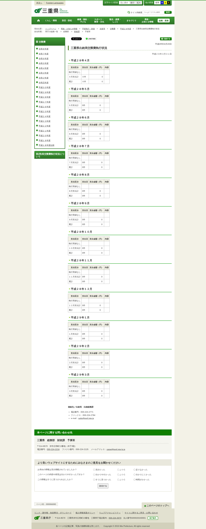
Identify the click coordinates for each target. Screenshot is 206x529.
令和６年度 (43, 58)
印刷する (166, 38)
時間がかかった (143, 479)
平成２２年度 (44, 126)
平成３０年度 (44, 87)
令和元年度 (43, 82)
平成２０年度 (44, 135)
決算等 (102, 29)
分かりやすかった (103, 474)
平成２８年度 (125, 29)
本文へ (39, 3)
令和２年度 (43, 78)
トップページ (50, 29)
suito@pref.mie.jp (86, 418)
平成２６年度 (44, 107)
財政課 (77, 32)
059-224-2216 (53, 449)
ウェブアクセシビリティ (110, 513)
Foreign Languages (54, 3)
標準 (157, 3)
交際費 (112, 29)
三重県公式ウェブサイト (51, 10)
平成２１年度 (44, 131)
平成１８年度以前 (46, 145)
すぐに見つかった (103, 479)
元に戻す (124, 3)
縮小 (132, 3)
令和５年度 (43, 63)
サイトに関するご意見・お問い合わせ (141, 513)
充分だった (100, 470)
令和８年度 (43, 49)
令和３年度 (43, 73)
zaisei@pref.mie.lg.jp (116, 449)
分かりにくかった (143, 474)
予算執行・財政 (88, 29)
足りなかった (142, 470)
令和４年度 (43, 68)
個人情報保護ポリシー (85, 513)
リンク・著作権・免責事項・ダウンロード (53, 513)
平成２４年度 (44, 116)
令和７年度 (43, 54)
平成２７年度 (44, 102)
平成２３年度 (44, 121)
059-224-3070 (115, 518)
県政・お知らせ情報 (69, 29)
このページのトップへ (158, 505)
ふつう (122, 470)
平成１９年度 (44, 140)
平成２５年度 (44, 111)
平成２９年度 (44, 92)
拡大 (139, 3)
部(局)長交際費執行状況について (50, 155)
